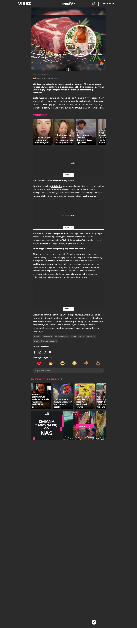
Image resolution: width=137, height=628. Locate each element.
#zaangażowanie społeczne (45, 341)
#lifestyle (91, 336)
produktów (58, 260)
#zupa (73, 336)
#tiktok (81, 336)
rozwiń (68, 175)
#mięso (37, 336)
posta (72, 163)
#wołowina (47, 336)
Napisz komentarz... (43, 371)
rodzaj (98, 98)
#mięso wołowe (61, 336)
